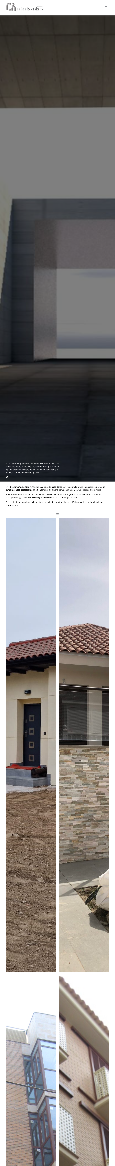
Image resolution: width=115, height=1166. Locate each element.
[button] (106, 7)
